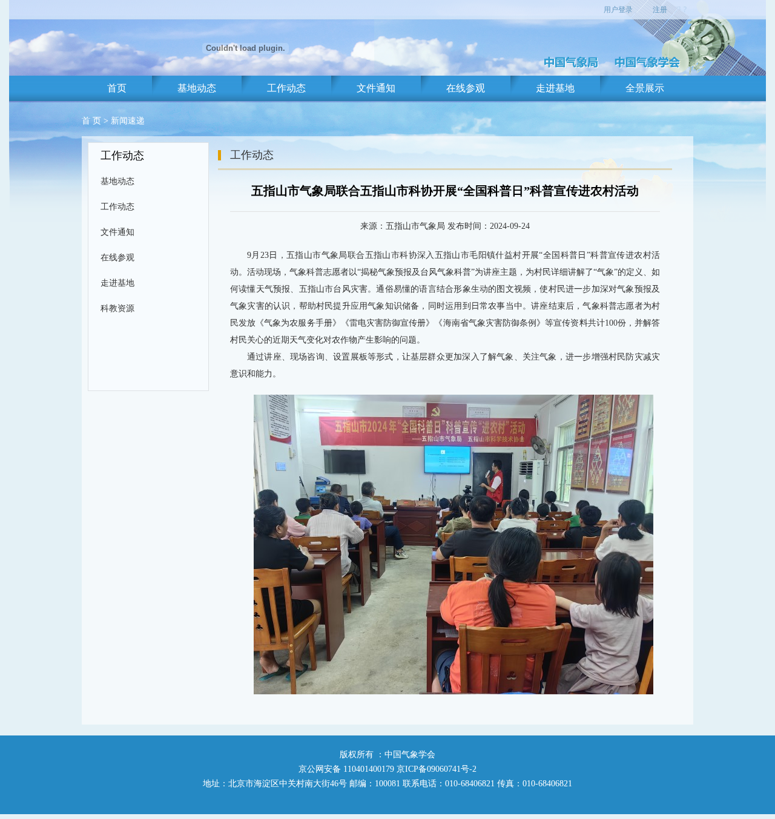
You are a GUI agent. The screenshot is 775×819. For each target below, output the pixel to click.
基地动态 (196, 88)
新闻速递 (128, 120)
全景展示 (644, 88)
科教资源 (117, 308)
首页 (117, 88)
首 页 (91, 120)
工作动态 (286, 88)
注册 (660, 9)
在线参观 (465, 88)
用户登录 (618, 9)
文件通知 (376, 88)
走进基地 (555, 88)
